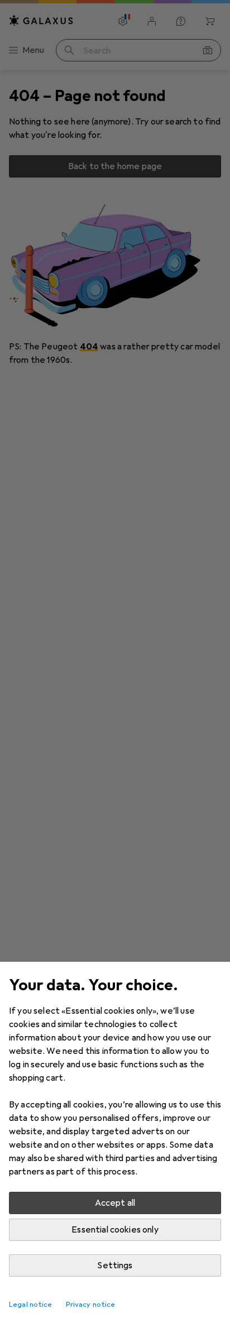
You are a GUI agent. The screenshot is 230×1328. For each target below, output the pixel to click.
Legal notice (30, 1304)
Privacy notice (91, 1304)
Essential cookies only (115, 1229)
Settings (114, 1265)
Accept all (115, 1203)
